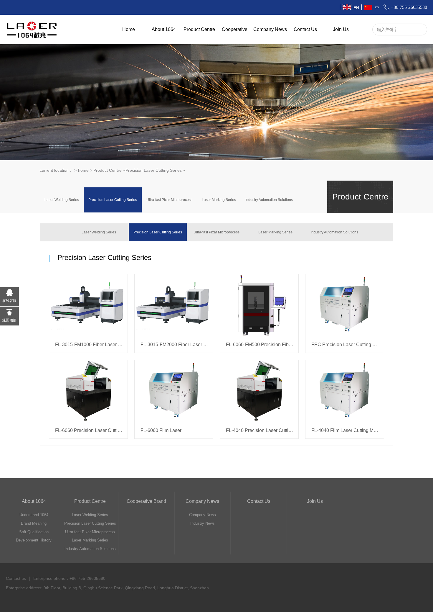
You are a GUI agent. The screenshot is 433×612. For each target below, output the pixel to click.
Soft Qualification (34, 532)
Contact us (16, 578)
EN (356, 7)
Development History (34, 540)
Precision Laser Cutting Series (153, 170)
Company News (270, 29)
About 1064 (164, 29)
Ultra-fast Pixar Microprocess (169, 200)
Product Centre (199, 29)
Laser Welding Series (61, 200)
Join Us (341, 29)
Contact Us (305, 29)
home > (85, 170)
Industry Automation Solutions (269, 200)
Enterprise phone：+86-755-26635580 (69, 578)
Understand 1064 (33, 515)
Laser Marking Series (219, 200)
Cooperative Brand (146, 501)
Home (128, 29)
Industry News (202, 523)
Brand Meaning (34, 523)
